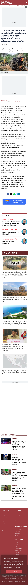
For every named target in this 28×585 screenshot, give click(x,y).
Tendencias (5, 526)
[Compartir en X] (11, 194)
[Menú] (26, 2)
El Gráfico (17, 542)
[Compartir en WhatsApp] (14, 194)
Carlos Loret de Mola (9, 239)
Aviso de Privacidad (15, 567)
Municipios (4, 520)
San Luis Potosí (19, 518)
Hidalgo (17, 514)
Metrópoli (4, 516)
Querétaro (17, 520)
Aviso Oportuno (19, 550)
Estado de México (20, 516)
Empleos (17, 531)
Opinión (5, 215)
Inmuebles (18, 529)
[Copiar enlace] (19, 194)
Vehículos (17, 533)
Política (4, 522)
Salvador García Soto (9, 229)
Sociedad (4, 100)
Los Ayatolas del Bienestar (8, 242)
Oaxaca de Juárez (7, 106)
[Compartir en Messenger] (16, 194)
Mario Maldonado (8, 219)
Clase (16, 544)
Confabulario (18, 548)
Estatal (4, 514)
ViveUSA (17, 546)
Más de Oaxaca (6, 528)
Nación (3, 524)
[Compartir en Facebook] (8, 194)
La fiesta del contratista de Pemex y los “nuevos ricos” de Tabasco (11, 223)
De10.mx (17, 552)
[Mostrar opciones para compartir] (26, 7)
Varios (16, 535)
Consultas (17, 554)
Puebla (17, 522)
